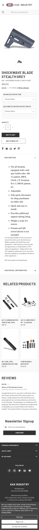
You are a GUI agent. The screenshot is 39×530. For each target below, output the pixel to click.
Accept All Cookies (19, 526)
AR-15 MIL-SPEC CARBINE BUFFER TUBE (10, 363)
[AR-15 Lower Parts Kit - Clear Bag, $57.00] (29, 302)
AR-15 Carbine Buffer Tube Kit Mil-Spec (10, 321)
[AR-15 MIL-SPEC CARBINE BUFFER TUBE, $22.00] (10, 344)
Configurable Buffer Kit (26, 363)
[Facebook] (3, 148)
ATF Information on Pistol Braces (16, 260)
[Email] (7, 148)
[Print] (11, 148)
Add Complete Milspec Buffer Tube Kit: (17, 106)
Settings (19, 517)
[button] (23, 88)
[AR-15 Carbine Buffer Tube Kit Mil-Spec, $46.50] (10, 302)
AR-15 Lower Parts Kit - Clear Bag (28, 321)
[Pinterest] (19, 148)
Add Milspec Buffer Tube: (12, 94)
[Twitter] (15, 148)
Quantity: (5, 122)
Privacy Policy (6, 512)
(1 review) (13, 88)
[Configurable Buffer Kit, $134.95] (29, 344)
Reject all (19, 522)
